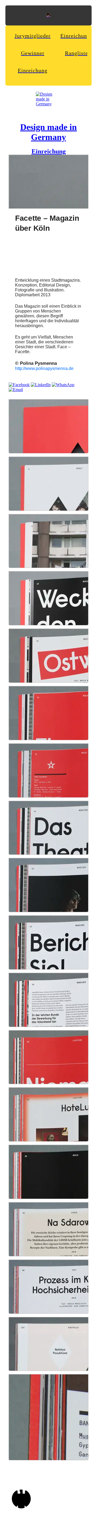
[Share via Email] (16, 389)
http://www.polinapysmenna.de (44, 368)
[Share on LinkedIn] (41, 384)
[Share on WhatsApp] (63, 384)
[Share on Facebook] (19, 384)
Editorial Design (54, 285)
